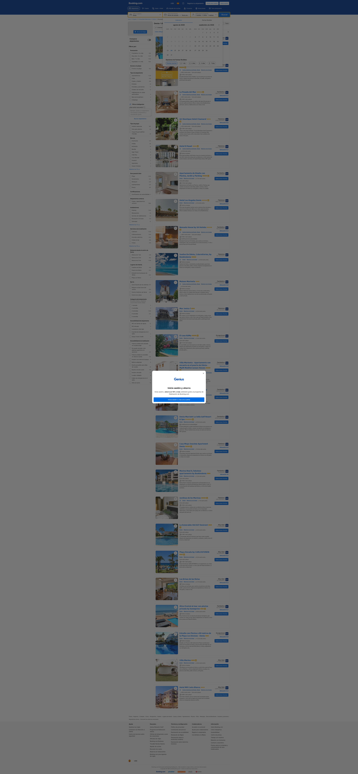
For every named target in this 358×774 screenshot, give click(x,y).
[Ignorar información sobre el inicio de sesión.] (203, 373)
